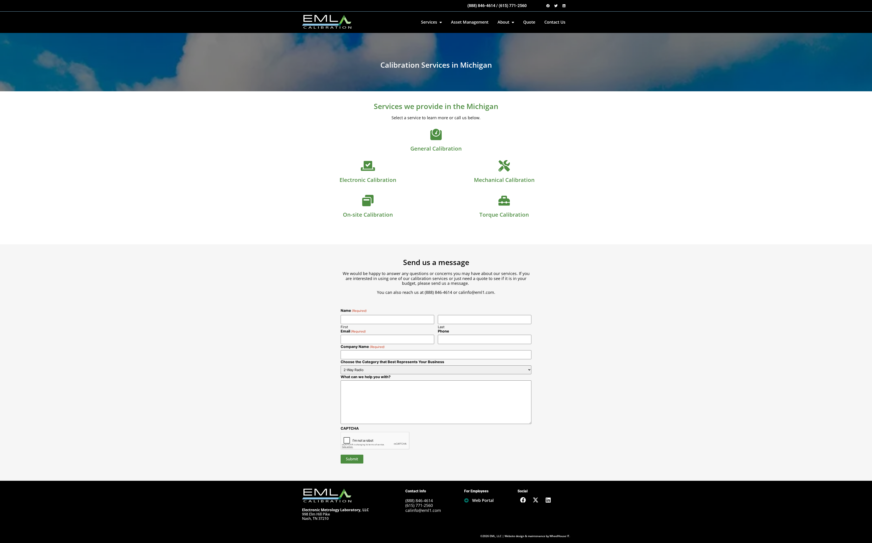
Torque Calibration (504, 214)
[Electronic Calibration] (368, 165)
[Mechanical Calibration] (504, 165)
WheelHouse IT (559, 536)
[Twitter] (555, 5)
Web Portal (483, 500)
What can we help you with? (366, 377)
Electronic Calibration (367, 179)
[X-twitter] (535, 500)
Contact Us (554, 22)
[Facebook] (548, 5)
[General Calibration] (436, 134)
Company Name (363, 346)
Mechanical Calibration (504, 179)
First (344, 327)
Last (441, 327)
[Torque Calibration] (504, 200)
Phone (443, 331)
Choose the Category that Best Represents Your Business (392, 362)
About (503, 22)
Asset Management (469, 22)
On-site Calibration (368, 214)
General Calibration (436, 148)
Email (353, 331)
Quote (529, 22)
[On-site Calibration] (368, 200)
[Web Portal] (466, 500)
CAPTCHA (350, 428)
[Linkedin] (563, 5)
